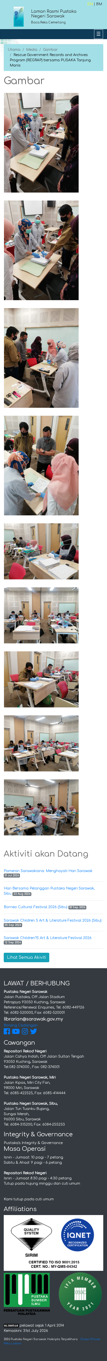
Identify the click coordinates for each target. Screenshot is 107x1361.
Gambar (50, 50)
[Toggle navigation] (98, 34)
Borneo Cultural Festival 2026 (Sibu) (35, 907)
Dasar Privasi (90, 1339)
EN (90, 4)
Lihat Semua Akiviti (26, 957)
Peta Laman (12, 1343)
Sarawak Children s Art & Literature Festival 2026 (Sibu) (53, 920)
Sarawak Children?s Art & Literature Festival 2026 (48, 938)
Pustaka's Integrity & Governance (33, 1143)
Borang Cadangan (21, 1025)
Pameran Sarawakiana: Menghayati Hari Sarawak (48, 871)
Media (31, 50)
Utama (14, 50)
